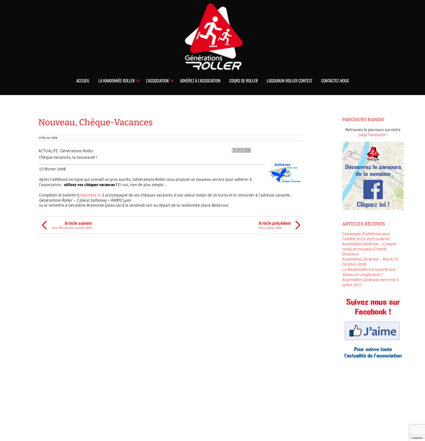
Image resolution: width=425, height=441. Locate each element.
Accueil (83, 80)
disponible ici (90, 195)
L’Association (157, 80)
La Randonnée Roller (117, 80)
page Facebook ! (373, 134)
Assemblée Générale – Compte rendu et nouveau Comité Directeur (369, 249)
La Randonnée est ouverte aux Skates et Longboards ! (368, 272)
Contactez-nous (335, 80)
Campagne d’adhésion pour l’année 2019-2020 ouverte (366, 236)
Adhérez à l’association (200, 80)
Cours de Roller (243, 80)
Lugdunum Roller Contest (289, 80)
